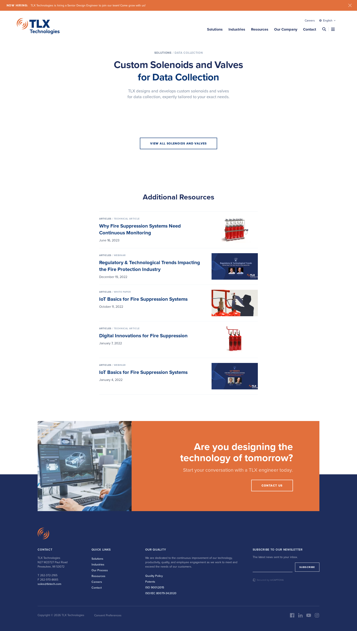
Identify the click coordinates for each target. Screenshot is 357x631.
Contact (309, 29)
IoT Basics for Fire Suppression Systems (143, 299)
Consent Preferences (107, 615)
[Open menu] (333, 29)
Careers (310, 20)
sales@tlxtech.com (49, 584)
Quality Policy (154, 576)
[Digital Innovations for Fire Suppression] (235, 339)
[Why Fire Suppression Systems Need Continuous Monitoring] (235, 230)
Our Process (100, 570)
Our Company (285, 29)
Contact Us (272, 485)
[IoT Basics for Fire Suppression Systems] (235, 303)
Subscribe (307, 567)
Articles (105, 218)
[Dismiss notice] (350, 5)
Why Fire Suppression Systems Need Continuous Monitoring (140, 229)
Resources (259, 29)
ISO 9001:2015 (154, 587)
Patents (150, 582)
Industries (236, 29)
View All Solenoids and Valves (178, 143)
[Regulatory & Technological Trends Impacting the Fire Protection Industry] (235, 266)
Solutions (215, 29)
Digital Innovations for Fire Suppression (143, 335)
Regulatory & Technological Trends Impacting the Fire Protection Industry (149, 266)
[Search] (324, 29)
